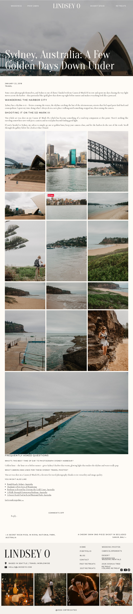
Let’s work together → (14, 500)
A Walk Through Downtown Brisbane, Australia (27, 492)
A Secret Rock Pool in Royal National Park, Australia (29, 495)
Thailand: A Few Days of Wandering (22, 487)
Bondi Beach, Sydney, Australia (20, 484)
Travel (8, 86)
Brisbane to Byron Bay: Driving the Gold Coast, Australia (31, 489)
